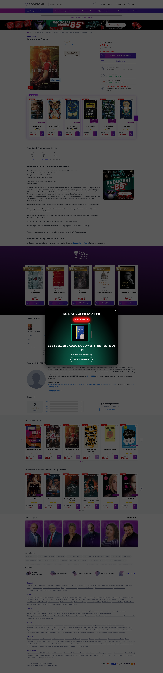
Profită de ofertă (81, 359)
